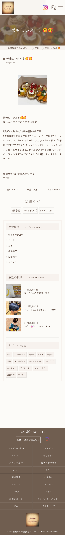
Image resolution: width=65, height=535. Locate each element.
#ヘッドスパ (30, 210)
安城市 (31, 354)
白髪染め (12, 256)
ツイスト (21, 375)
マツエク (7, 178)
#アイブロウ (46, 210)
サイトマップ (48, 506)
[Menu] (60, 7)
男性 (9, 361)
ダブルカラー (25, 368)
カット (11, 240)
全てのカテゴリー (16, 234)
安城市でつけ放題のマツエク (18, 174)
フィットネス (20, 354)
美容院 (50, 354)
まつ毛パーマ (20, 361)
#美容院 (16, 210)
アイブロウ (49, 361)
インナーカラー (40, 368)
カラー (11, 245)
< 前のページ (11, 189)
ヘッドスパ (11, 368)
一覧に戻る (32, 189)
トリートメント (35, 361)
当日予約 (11, 375)
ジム (9, 354)
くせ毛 (41, 354)
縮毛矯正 (12, 251)
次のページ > (53, 189)
